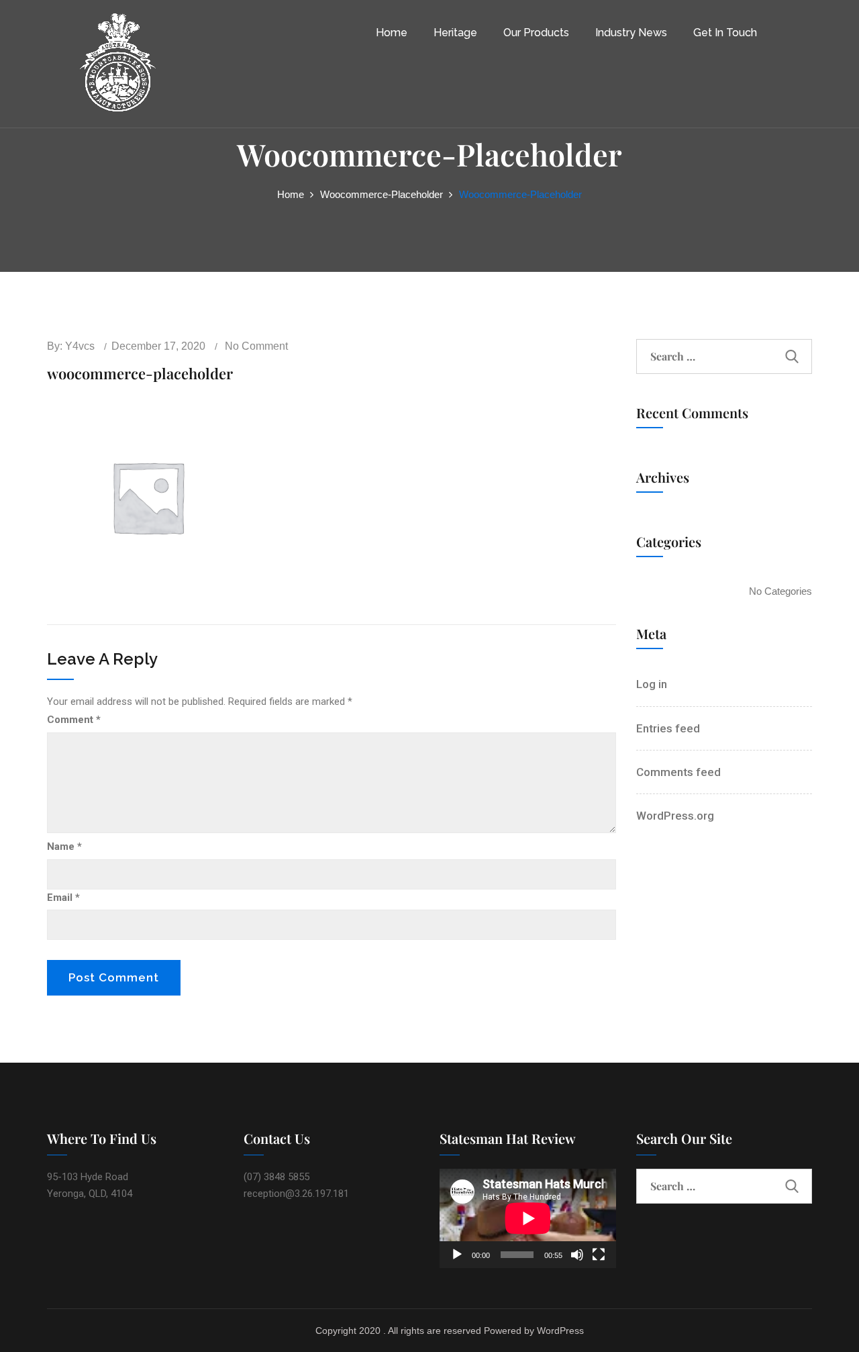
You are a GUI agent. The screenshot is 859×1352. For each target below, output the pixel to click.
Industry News (631, 32)
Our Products (536, 32)
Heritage (455, 32)
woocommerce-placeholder (381, 194)
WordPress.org (675, 815)
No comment (256, 346)
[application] (528, 1218)
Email (63, 897)
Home (391, 32)
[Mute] (577, 1254)
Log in (651, 684)
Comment (74, 720)
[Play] (457, 1254)
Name (64, 846)
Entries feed (668, 728)
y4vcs (80, 346)
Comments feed (678, 772)
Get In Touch (725, 32)
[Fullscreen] (598, 1254)
